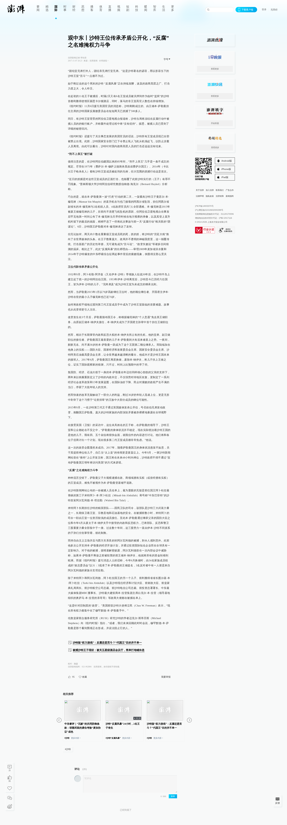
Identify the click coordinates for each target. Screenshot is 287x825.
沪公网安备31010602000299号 (209, 210)
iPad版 (224, 177)
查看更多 (215, 69)
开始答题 (215, 123)
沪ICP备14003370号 (204, 206)
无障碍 (274, 9)
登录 (264, 9)
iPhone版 (226, 169)
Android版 (226, 160)
